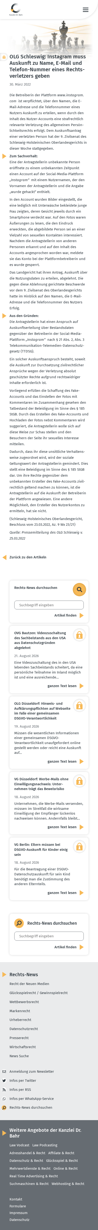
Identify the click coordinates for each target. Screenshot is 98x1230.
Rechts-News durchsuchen (31, 1107)
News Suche (19, 1056)
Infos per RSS (20, 1089)
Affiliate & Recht (61, 1153)
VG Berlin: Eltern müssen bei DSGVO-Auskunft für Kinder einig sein (41, 849)
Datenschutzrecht (24, 1029)
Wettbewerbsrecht (24, 1002)
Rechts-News (24, 974)
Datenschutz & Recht (26, 1161)
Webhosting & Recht (68, 1184)
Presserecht (19, 1038)
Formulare (18, 1206)
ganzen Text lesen (62, 686)
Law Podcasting (44, 1145)
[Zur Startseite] (16, 9)
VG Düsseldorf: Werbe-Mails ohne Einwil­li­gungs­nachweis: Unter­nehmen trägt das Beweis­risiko (41, 784)
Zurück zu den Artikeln (28, 557)
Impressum (19, 1213)
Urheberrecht (20, 1020)
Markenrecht (20, 1011)
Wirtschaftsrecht (23, 1047)
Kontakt (16, 1199)
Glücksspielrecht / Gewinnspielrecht (39, 993)
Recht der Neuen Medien (29, 984)
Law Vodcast (19, 1145)
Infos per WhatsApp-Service (32, 1099)
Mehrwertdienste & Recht (30, 1168)
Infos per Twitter (23, 1080)
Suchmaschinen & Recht (29, 1184)
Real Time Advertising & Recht (34, 1176)
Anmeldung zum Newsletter (32, 1071)
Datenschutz (19, 1220)
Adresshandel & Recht (27, 1153)
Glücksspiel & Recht (62, 1161)
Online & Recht (66, 1168)
